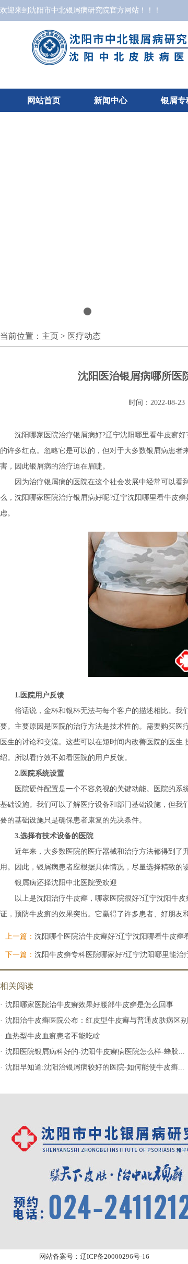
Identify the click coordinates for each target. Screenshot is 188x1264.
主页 (50, 336)
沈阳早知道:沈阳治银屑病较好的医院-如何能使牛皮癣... (94, 1067)
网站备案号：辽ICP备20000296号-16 (94, 1256)
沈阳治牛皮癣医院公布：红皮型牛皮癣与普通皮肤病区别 (96, 1020)
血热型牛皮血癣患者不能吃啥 (52, 1036)
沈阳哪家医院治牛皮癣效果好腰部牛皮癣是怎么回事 (89, 1005)
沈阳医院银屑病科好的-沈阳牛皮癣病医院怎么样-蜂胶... (95, 1052)
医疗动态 (84, 336)
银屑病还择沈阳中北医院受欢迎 (66, 883)
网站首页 (44, 100)
